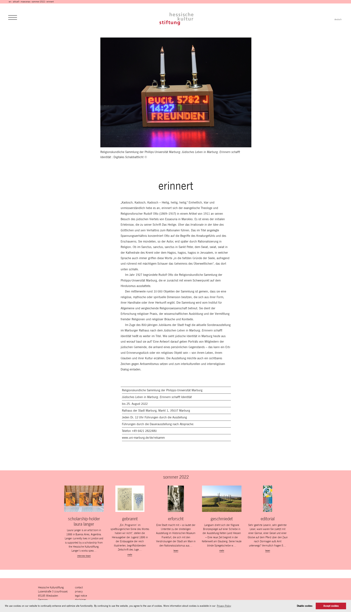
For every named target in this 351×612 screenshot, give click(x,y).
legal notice (81, 595)
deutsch (337, 19)
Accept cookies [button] (331, 605)
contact (79, 587)
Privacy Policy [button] (224, 605)
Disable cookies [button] (304, 605)
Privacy (79, 591)
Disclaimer (80, 599)
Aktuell (16, 1)
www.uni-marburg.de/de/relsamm (143, 437)
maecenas (25, 1)
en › (11, 1)
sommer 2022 (38, 1)
